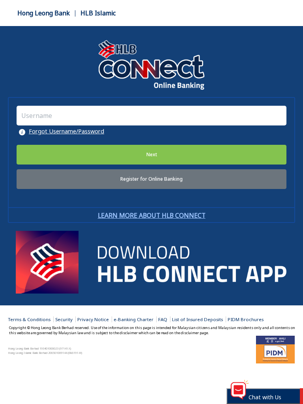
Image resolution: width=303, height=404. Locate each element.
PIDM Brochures (246, 319)
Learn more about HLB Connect (152, 215)
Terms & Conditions (29, 319)
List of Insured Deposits (197, 319)
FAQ (162, 319)
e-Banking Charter (133, 319)
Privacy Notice (93, 319)
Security (64, 319)
